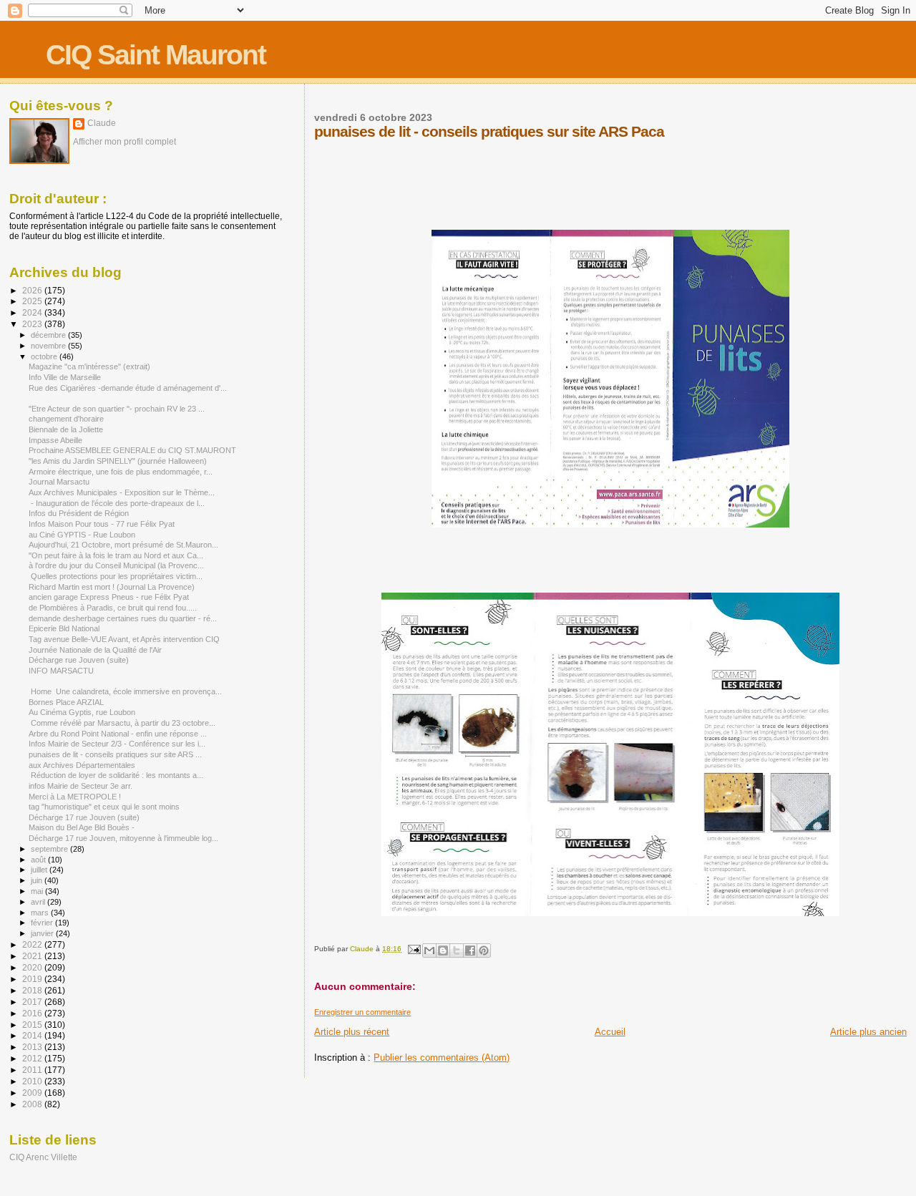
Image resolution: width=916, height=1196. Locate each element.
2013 (33, 1046)
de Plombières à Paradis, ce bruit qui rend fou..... (113, 607)
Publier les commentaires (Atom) (442, 1057)
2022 (33, 944)
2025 (33, 301)
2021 (33, 956)
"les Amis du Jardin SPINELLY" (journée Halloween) (118, 461)
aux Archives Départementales (82, 765)
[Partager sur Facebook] (470, 950)
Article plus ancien (868, 1031)
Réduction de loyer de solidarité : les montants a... (116, 775)
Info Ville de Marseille (65, 377)
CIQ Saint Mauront (155, 54)
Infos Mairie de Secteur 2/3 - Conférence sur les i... (117, 743)
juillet (40, 869)
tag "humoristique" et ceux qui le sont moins (104, 806)
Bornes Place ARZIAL (66, 702)
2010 (33, 1081)
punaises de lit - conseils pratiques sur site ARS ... (115, 754)
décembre (49, 335)
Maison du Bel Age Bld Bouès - (82, 827)
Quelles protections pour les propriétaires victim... (116, 576)
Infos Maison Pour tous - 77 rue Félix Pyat (102, 524)
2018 (33, 990)
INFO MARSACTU (61, 670)
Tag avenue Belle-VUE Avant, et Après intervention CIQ (124, 639)
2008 (33, 1104)
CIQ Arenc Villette (43, 1157)
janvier (43, 933)
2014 (33, 1035)
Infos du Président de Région (79, 513)
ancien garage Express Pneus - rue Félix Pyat (109, 597)
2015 (33, 1024)
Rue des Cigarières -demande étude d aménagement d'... (128, 388)
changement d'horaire (66, 418)
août (39, 859)
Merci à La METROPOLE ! (75, 796)
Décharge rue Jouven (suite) (79, 660)
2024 (33, 312)
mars (41, 912)
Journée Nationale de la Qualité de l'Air (95, 650)
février (43, 922)
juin (37, 880)
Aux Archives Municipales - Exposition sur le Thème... (122, 492)
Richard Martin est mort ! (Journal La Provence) (112, 587)
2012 (33, 1058)
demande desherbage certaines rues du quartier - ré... (123, 618)
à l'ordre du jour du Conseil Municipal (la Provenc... (116, 565)
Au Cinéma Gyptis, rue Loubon (82, 712)
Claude (101, 123)
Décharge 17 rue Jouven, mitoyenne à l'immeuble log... (123, 838)
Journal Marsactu (59, 481)
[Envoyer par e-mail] (429, 950)
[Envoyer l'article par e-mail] (413, 949)
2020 (33, 967)
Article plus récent (351, 1031)
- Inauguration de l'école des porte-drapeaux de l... (117, 503)
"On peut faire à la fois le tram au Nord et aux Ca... (116, 555)
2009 (33, 1092)
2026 (33, 290)
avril (39, 902)
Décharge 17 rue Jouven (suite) (84, 817)
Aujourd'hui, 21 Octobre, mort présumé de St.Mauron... (123, 544)
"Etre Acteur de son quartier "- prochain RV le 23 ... (117, 408)
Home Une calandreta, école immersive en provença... (125, 691)
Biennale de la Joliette (66, 429)
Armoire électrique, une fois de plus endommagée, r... (121, 471)
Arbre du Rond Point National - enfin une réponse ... (118, 733)
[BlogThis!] (443, 950)
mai (38, 891)
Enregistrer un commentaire (362, 1012)
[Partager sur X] (456, 950)
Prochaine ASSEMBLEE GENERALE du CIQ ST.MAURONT (132, 450)
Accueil (610, 1031)
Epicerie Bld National (64, 628)
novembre (49, 345)
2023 (33, 324)
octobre (45, 356)
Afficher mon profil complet (124, 142)
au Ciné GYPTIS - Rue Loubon (82, 534)
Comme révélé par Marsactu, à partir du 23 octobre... (122, 723)
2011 (33, 1069)
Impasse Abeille (55, 440)
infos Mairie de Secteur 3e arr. (80, 786)
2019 (33, 978)
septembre (50, 849)
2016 (33, 1013)
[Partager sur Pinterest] (484, 950)
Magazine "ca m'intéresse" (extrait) (89, 366)
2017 (33, 1001)
